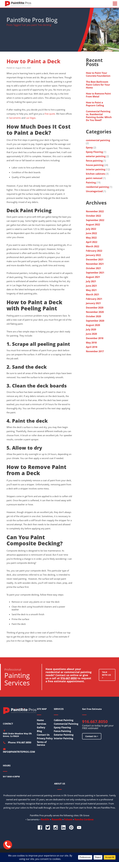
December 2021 (94, 259)
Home (40, 720)
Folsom (68, 819)
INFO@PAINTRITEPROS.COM (19, 751)
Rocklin (45, 819)
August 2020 (93, 325)
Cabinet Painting (63, 720)
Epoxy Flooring (94, 152)
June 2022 (91, 233)
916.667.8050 (95, 721)
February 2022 (94, 250)
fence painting (94, 160)
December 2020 (94, 307)
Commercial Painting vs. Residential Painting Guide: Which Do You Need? (99, 116)
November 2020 (95, 312)
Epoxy (89, 147)
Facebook (40, 827)
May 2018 (91, 342)
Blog (39, 731)
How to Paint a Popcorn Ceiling (95, 104)
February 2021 (94, 298)
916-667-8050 (69, 678)
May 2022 (91, 237)
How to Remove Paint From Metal (98, 95)
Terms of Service (42, 743)
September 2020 (95, 320)
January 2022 (93, 255)
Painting (91, 182)
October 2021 (93, 268)
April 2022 (91, 242)
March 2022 (92, 246)
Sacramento (15, 117)
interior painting (95, 169)
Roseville (57, 819)
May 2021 (91, 290)
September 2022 (95, 220)
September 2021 (95, 272)
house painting (94, 165)
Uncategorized (94, 191)
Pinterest (71, 827)
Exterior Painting (63, 734)
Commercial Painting (66, 723)
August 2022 (93, 224)
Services (41, 723)
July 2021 (91, 281)
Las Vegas (31, 117)
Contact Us (43, 734)
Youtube (79, 827)
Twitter (48, 827)
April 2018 (91, 347)
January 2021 (93, 303)
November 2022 (95, 211)
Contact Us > (91, 736)
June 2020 (91, 333)
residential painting (97, 186)
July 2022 (91, 228)
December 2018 (94, 338)
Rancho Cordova (83, 819)
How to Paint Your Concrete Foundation (98, 74)
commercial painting (98, 140)
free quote (50, 113)
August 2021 (93, 277)
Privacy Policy (45, 738)
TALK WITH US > (106, 675)
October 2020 (93, 316)
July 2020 (91, 329)
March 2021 (92, 294)
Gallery (41, 727)
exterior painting (96, 156)
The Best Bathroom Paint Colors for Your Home (98, 84)
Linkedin (63, 827)
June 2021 (91, 285)
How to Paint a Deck (33, 61)
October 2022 (93, 215)
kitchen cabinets (95, 173)
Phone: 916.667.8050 (19, 742)
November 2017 (95, 351)
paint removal (94, 178)
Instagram (55, 827)
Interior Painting (63, 738)
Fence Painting (62, 731)
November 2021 (95, 263)
